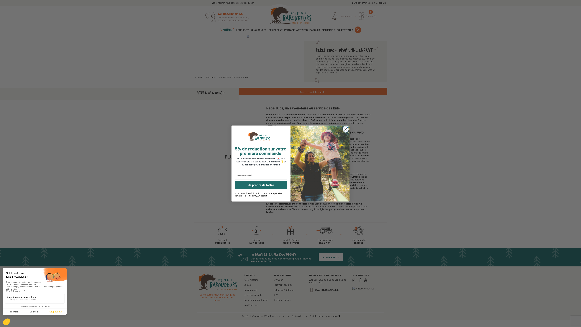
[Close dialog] (345, 129)
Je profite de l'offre (261, 185)
